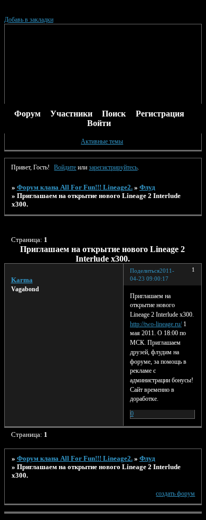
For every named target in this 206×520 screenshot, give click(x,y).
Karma (22, 280)
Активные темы (102, 141)
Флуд (147, 187)
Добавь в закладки (28, 19)
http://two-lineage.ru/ (156, 324)
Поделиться (145, 271)
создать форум (175, 493)
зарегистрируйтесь (113, 167)
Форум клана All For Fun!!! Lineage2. (75, 187)
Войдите (65, 167)
